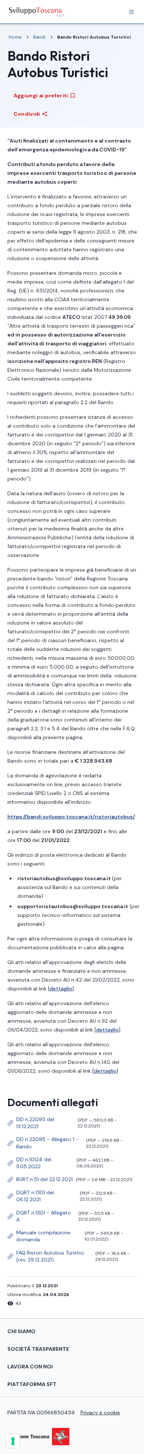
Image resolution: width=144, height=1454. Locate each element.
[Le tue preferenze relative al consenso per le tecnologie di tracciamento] (13, 1441)
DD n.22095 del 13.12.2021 (62, 1123)
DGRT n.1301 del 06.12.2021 (61, 1196)
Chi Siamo (21, 1331)
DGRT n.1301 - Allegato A (60, 1216)
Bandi (39, 37)
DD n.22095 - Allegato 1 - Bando (65, 1142)
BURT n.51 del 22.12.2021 (69, 1180)
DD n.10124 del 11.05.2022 (60, 1163)
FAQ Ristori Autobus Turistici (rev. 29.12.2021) (68, 1256)
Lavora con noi (30, 1366)
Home (15, 37)
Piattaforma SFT (31, 1384)
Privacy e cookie (100, 1412)
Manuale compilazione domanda (65, 1236)
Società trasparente (38, 1349)
